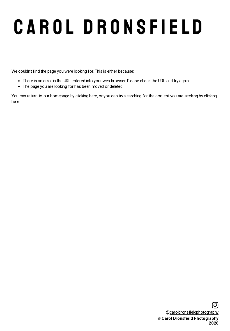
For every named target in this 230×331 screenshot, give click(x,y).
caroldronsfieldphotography (194, 312)
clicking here (86, 95)
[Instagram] (215, 305)
